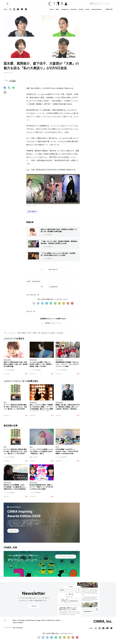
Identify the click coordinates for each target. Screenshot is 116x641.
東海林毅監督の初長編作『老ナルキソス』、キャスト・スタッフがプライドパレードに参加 (67, 364)
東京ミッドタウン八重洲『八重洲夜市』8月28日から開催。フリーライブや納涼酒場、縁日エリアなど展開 (41, 407)
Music (15, 620)
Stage (38, 620)
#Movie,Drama (36, 281)
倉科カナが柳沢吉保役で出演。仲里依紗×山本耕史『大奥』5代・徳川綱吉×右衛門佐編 (15, 364)
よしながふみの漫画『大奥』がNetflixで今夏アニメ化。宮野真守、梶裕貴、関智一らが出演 (41, 364)
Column (81, 9)
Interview (73, 9)
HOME (5, 333)
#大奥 (28, 281)
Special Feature (97, 9)
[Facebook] (18, 9)
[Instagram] (14, 9)
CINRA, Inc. (102, 621)
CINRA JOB (108, 9)
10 (72, 303)
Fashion (20, 622)
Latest (51, 9)
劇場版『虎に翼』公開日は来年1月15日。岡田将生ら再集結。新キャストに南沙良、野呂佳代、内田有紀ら (68, 407)
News (57, 9)
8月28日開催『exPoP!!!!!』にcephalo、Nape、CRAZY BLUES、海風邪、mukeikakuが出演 (68, 451)
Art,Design (21, 620)
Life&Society (50, 620)
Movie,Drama (12, 333)
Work (58, 620)
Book (43, 620)
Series (88, 9)
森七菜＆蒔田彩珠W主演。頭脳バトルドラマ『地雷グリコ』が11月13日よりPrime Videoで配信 (41, 487)
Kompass (20, 627)
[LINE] (26, 9)
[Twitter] (10, 9)
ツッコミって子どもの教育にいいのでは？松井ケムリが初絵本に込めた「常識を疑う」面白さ (41, 451)
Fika (14, 627)
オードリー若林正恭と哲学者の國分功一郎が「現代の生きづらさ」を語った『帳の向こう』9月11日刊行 (15, 407)
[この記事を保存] (5, 92)
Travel (15, 622)
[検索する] (91, 3)
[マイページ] (7, 4)
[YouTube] (22, 9)
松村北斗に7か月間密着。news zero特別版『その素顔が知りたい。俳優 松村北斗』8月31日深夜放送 (15, 487)
